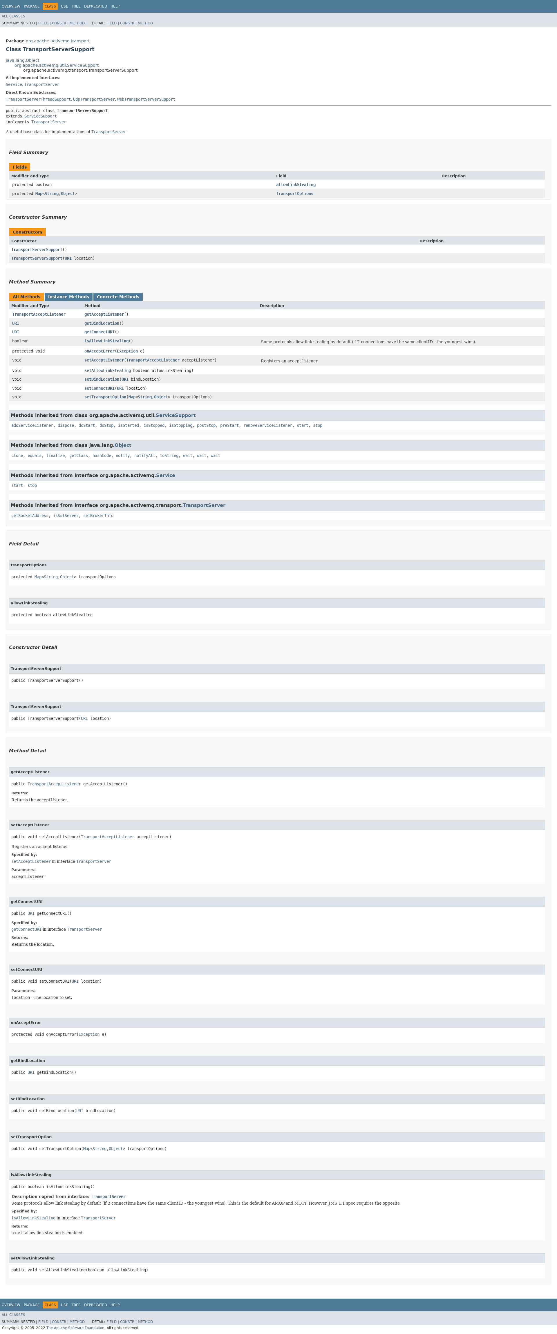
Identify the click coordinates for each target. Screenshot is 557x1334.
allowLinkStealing (296, 184)
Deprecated (95, 6)
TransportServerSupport (36, 249)
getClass (78, 455)
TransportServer (41, 84)
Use (64, 6)
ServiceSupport (40, 116)
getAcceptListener (104, 314)
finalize (55, 455)
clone (17, 455)
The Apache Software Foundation (75, 1328)
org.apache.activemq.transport (58, 41)
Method (77, 23)
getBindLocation (101, 323)
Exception (127, 351)
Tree (76, 6)
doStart (87, 425)
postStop (206, 425)
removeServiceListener (267, 425)
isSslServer (66, 515)
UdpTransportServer (94, 99)
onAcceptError (99, 351)
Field (43, 23)
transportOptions (294, 193)
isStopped (154, 425)
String (52, 193)
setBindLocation (101, 379)
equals (34, 455)
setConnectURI (99, 388)
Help (115, 6)
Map (38, 193)
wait (187, 455)
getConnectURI (99, 332)
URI (68, 258)
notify (123, 455)
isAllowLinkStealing (106, 341)
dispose (66, 425)
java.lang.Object (22, 60)
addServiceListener (32, 425)
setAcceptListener (104, 360)
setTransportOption (105, 397)
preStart (229, 425)
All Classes (13, 16)
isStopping (180, 425)
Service (14, 84)
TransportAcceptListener (39, 314)
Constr (59, 23)
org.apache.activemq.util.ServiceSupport (57, 65)
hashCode (102, 455)
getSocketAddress (29, 515)
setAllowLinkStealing (107, 370)
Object (68, 193)
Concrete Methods (118, 296)
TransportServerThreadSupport (38, 99)
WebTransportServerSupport (146, 99)
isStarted (128, 425)
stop (317, 425)
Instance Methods (68, 296)
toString (169, 455)
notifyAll (144, 455)
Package (32, 6)
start (302, 425)
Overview (11, 6)
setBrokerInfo (98, 515)
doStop (106, 425)
